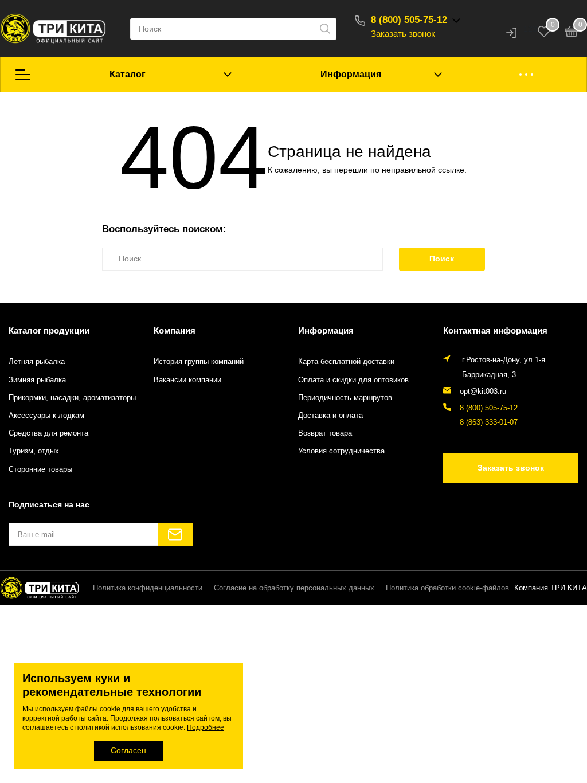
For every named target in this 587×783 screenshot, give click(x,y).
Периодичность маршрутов (345, 398)
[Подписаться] (175, 534)
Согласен (128, 750)
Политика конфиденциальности (147, 588)
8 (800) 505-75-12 (409, 19)
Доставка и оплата (330, 416)
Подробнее (205, 727)
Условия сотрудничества (341, 451)
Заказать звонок (403, 33)
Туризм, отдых (34, 451)
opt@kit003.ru (483, 391)
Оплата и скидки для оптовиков (353, 380)
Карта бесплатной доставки (346, 362)
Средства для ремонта (48, 433)
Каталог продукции (49, 330)
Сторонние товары (40, 469)
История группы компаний (199, 362)
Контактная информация (495, 330)
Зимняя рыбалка (37, 380)
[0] (571, 33)
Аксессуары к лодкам (46, 416)
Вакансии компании (187, 380)
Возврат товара (325, 433)
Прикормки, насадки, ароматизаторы (72, 398)
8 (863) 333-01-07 (489, 422)
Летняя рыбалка (37, 362)
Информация (350, 74)
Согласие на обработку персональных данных (294, 588)
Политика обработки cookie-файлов (447, 588)
